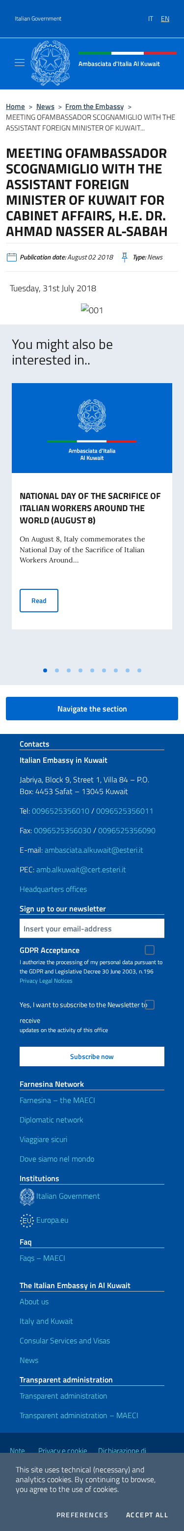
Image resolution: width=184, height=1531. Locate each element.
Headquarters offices (53, 889)
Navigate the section (92, 708)
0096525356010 (60, 811)
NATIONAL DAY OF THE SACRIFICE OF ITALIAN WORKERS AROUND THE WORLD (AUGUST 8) (90, 508)
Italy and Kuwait (46, 1321)
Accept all (147, 1514)
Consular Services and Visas (65, 1340)
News (45, 106)
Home (15, 106)
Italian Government (38, 18)
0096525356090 (127, 830)
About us (34, 1301)
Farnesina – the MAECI (57, 1100)
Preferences (82, 1514)
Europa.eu (51, 1220)
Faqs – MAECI (42, 1258)
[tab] (45, 670)
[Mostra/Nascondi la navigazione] (20, 62)
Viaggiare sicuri (43, 1139)
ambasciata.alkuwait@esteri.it (94, 850)
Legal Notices (56, 980)
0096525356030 (62, 830)
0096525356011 (125, 811)
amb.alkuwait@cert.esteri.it (81, 869)
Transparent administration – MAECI (79, 1415)
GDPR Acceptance (49, 950)
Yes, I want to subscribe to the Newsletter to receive (83, 1006)
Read (44, 600)
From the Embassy (94, 106)
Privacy (29, 980)
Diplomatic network (51, 1119)
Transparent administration (63, 1396)
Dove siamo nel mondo (57, 1158)
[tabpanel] (92, 522)
